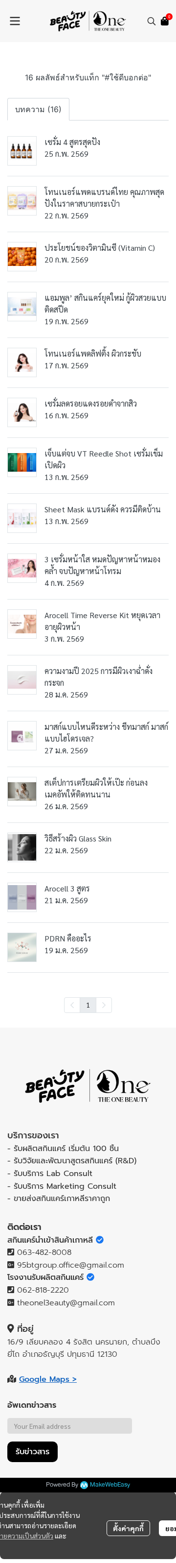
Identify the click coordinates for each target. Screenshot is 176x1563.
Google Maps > (48, 1379)
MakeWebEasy (110, 1485)
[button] (151, 21)
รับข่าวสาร (32, 1452)
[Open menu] (14, 21)
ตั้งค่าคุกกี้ (128, 1528)
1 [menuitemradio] (88, 1004)
